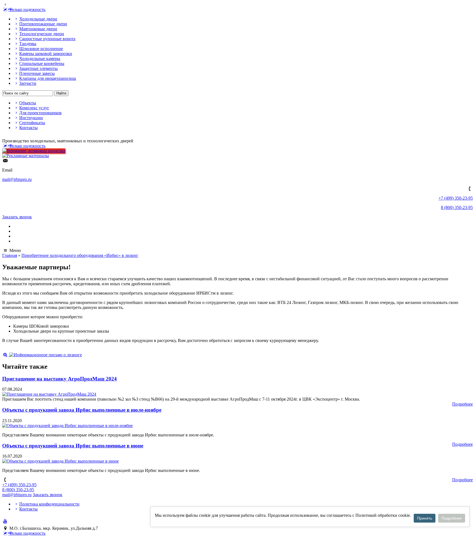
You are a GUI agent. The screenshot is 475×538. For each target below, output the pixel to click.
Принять (424, 518)
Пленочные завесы (37, 73)
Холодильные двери (38, 19)
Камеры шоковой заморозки (45, 53)
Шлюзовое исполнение (41, 48)
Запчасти (27, 83)
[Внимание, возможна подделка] (33, 150)
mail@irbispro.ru (17, 179)
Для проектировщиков (40, 112)
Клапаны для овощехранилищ (47, 78)
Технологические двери (41, 33)
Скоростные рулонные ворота (47, 38)
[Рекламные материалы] (25, 155)
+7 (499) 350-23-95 (455, 198)
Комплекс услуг (34, 107)
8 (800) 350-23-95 (457, 207)
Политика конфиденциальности (49, 504)
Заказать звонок (17, 216)
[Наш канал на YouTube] (5, 521)
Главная (9, 255)
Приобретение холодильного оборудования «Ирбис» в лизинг (79, 255)
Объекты (27, 102)
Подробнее (462, 404)
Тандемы (27, 43)
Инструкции (31, 117)
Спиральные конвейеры (41, 63)
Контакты (28, 127)
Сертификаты (32, 122)
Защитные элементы (38, 68)
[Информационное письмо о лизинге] (42, 354)
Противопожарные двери (43, 23)
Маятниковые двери (38, 28)
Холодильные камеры (39, 58)
